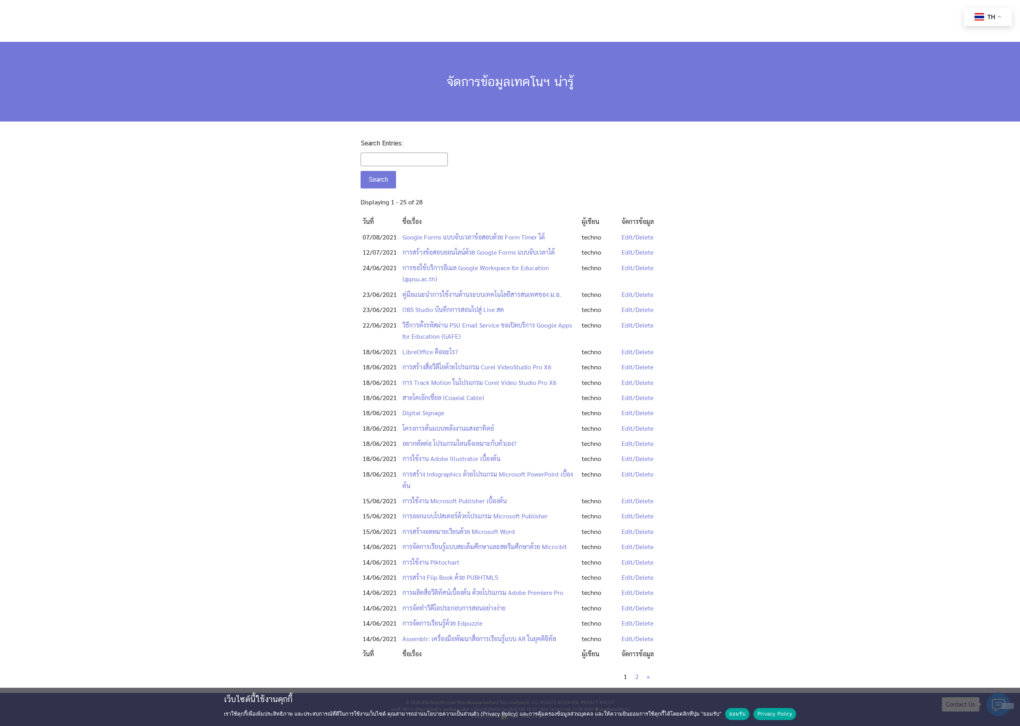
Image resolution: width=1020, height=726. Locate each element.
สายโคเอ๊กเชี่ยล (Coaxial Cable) (443, 397)
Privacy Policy (774, 713)
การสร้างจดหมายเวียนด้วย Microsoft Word (458, 531)
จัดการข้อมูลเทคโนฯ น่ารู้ (510, 81)
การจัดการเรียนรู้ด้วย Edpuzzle (442, 623)
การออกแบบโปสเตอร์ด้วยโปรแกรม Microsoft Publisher (475, 516)
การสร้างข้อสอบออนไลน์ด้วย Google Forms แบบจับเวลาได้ (478, 252)
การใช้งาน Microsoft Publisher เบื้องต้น (454, 500)
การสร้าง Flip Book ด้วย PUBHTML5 (450, 577)
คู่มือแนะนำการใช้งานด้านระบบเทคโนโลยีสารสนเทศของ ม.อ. (481, 294)
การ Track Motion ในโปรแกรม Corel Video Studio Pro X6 (479, 382)
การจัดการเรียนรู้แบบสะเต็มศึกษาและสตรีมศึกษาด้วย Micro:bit (484, 546)
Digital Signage (423, 412)
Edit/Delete (637, 237)
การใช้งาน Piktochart (430, 562)
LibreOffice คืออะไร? (430, 351)
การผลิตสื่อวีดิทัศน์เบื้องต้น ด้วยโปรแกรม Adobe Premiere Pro (482, 592)
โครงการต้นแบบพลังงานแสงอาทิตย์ (448, 428)
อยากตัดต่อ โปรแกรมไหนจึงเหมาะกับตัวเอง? (459, 443)
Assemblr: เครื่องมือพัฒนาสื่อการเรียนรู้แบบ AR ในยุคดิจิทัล (479, 638)
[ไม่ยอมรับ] (1007, 706)
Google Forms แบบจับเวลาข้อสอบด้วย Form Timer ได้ (473, 237)
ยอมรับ (737, 713)
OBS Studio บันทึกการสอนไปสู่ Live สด (453, 309)
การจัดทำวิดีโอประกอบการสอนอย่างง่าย (454, 608)
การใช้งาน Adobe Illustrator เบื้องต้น (451, 458)
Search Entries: (382, 143)
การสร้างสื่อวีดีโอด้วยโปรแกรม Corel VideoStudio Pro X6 (476, 367)
